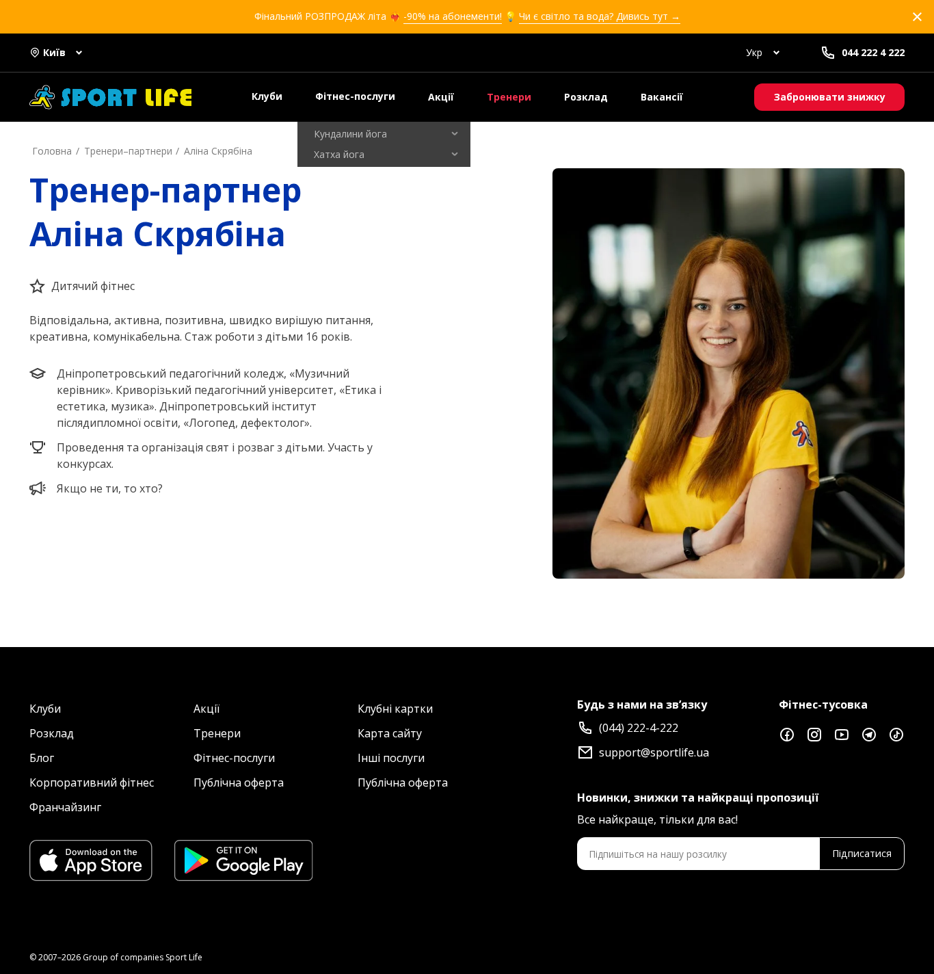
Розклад (586, 96)
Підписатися (862, 853)
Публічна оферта (239, 782)
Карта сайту (390, 733)
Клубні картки (395, 708)
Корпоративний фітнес (91, 782)
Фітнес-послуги (355, 96)
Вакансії (662, 96)
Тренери (509, 96)
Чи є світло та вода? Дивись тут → (599, 16)
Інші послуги (391, 757)
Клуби (267, 96)
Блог (41, 757)
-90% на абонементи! (452, 16)
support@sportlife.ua (654, 752)
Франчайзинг (65, 807)
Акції (441, 96)
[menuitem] (383, 134)
